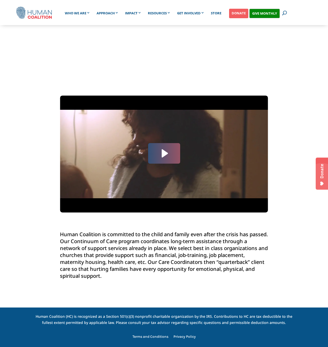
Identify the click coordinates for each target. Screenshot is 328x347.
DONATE (239, 13)
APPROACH (106, 13)
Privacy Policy (184, 337)
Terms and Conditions (150, 337)
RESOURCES (157, 13)
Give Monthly (264, 13)
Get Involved (189, 13)
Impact (131, 13)
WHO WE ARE (75, 13)
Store (216, 13)
